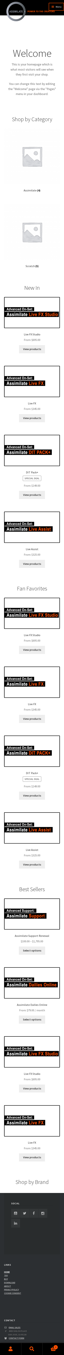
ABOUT (7, 1286)
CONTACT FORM (16, 1338)
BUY (6, 1279)
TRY (6, 1275)
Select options (32, 950)
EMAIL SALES (14, 1327)
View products (32, 349)
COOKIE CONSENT (12, 1293)
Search (32, 1349)
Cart (49, 1345)
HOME (7, 1272)
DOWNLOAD (9, 1282)
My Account (10, 1349)
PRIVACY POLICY (11, 1289)
